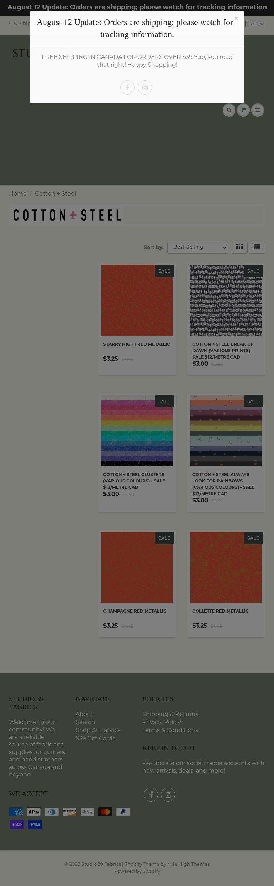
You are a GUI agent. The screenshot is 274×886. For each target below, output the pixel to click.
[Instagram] (145, 87)
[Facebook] (127, 87)
